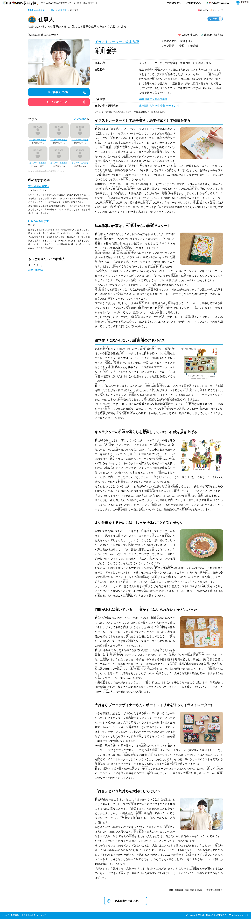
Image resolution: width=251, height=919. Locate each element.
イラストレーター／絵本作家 (117, 42)
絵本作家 (62, 10)
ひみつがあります (38, 221)
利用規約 (15, 915)
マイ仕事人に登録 (58, 92)
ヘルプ (6, 915)
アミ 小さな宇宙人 (38, 186)
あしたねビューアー (58, 101)
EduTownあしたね (36, 10)
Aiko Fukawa (35, 269)
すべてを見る (80, 119)
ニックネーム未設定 (37, 140)
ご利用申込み (193, 3)
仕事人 (52, 10)
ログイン (204, 10)
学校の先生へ (174, 3)
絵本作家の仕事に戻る (127, 900)
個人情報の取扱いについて (33, 915)
